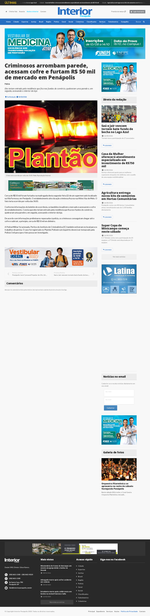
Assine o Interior (32, 11)
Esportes (25, 22)
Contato (43, 11)
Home (8, 22)
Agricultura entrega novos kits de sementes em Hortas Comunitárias (119, 196)
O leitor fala (13, 11)
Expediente (100, 611)
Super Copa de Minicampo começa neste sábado (115, 228)
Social (71, 22)
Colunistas (82, 601)
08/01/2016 (47, 573)
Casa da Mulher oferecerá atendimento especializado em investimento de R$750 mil (118, 160)
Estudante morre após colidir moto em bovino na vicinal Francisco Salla (56, 592)
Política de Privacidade (129, 611)
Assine (116, 611)
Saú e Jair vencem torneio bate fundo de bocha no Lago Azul (117, 129)
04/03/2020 (47, 585)
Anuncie (22, 11)
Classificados (83, 594)
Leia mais (108, 145)
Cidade (63, 3)
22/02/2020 (47, 596)
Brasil (41, 22)
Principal (91, 611)
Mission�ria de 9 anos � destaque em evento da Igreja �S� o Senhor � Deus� (56, 568)
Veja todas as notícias (56, 602)
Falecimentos (113, 22)
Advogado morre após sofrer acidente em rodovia (56, 581)
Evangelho (125, 22)
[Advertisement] (119, 333)
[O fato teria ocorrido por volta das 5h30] (51, 136)
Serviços (109, 611)
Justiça (33, 22)
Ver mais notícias (119, 257)
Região (48, 22)
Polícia (56, 22)
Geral (64, 22)
